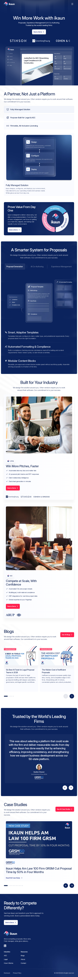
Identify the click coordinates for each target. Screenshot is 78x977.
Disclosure (7, 973)
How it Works (8, 963)
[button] (72, 4)
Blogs (23, 955)
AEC (5, 955)
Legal (6, 959)
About (23, 959)
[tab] (14, 267)
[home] (9, 4)
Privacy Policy (17, 973)
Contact (23, 963)
